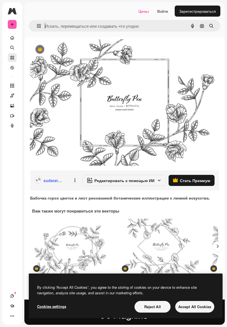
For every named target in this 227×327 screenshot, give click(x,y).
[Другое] (12, 315)
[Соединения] (12, 296)
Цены (143, 11)
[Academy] (12, 306)
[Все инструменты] (12, 85)
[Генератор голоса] (12, 125)
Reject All (152, 306)
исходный (67, 50)
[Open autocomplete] (36, 26)
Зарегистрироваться (197, 11)
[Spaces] (12, 95)
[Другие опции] (74, 180)
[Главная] (12, 37)
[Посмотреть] (12, 67)
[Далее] (218, 246)
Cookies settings (51, 306)
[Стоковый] (12, 57)
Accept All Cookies (194, 306)
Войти (162, 11)
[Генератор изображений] (12, 105)
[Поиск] (12, 47)
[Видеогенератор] (12, 115)
